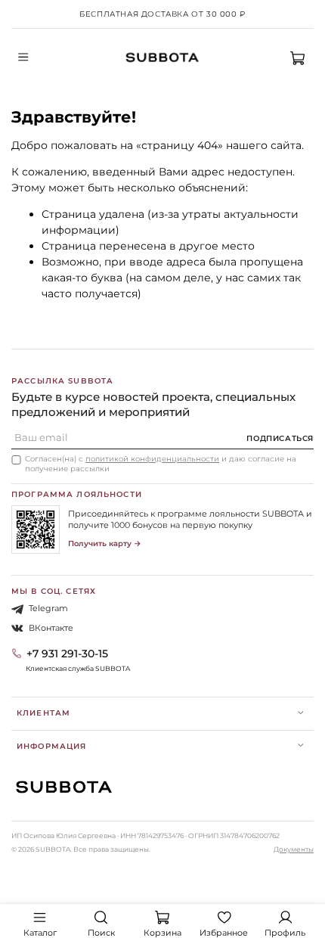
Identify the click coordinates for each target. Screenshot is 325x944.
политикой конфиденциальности (152, 459)
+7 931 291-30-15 (67, 653)
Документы (294, 849)
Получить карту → (104, 543)
